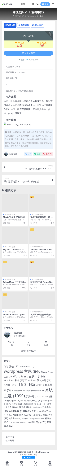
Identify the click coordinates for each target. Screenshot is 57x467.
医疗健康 (29, 390)
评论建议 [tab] (39, 25)
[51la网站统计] (28, 457)
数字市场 (37, 407)
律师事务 (31, 404)
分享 (29, 154)
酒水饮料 (15, 422)
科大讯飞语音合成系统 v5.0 (41, 315)
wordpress (27, 366)
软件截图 (10, 440)
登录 (46, 4)
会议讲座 (39, 385)
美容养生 (15, 418)
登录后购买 (29, 53)
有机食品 (46, 411)
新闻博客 (17, 411)
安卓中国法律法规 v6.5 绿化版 (41, 218)
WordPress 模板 (14, 380)
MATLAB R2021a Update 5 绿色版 (14, 315)
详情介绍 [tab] (11, 25)
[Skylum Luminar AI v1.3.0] (15, 235)
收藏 (38, 154)
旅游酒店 (33, 411)
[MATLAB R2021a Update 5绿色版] (15, 300)
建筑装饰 (20, 403)
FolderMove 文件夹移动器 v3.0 (15, 283)
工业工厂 (8, 404)
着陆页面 (38, 415)
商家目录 (14, 400)
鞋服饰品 (38, 422)
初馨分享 (30, 452)
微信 (40, 404)
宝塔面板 (24, 401)
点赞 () (49, 154)
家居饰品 (35, 400)
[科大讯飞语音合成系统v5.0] (42, 300)
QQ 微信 (11, 366)
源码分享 (13, 154)
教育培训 (25, 407)
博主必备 (39, 391)
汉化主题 (8, 415)
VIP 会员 (21, 43)
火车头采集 (28, 415)
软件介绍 (10, 436)
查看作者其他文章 (28, 351)
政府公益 (13, 407)
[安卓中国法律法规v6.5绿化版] (42, 203)
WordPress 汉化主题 (37, 380)
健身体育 (17, 390)
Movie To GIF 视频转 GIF (14, 217)
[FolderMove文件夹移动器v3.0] (15, 268)
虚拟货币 (39, 418)
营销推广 (28, 418)
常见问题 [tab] (25, 25)
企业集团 (25, 384)
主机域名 (9, 385)
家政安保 (47, 400)
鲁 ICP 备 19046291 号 (28, 454)
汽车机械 (18, 415)
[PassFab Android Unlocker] (42, 235)
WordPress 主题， (29, 376)
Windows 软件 (33, 16)
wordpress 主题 (23, 371)
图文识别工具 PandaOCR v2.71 (41, 283)
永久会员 (43, 43)
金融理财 (25, 422)
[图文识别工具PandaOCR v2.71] (42, 268)
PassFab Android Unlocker (42, 250)
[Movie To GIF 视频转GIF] (15, 203)
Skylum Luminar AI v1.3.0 (14, 250)
